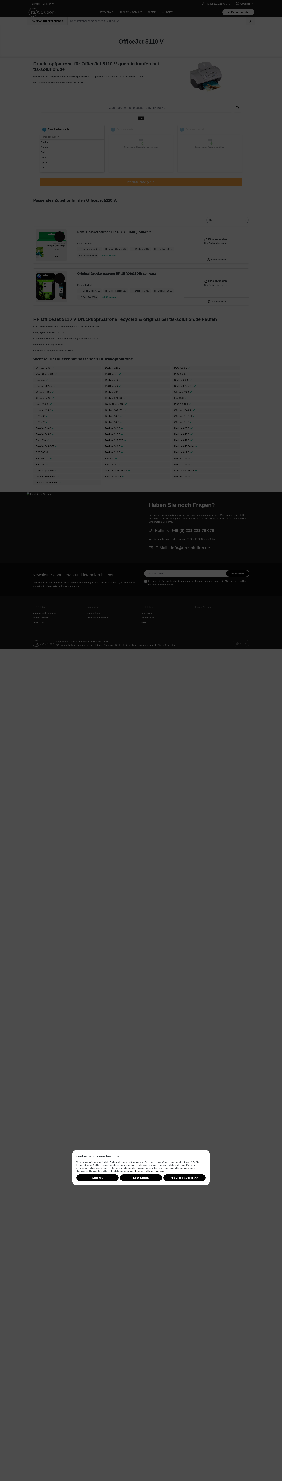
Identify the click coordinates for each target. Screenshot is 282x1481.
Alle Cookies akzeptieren (184, 1177)
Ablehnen (97, 1177)
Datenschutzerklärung (144, 1171)
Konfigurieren (141, 1177)
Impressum (159, 1171)
